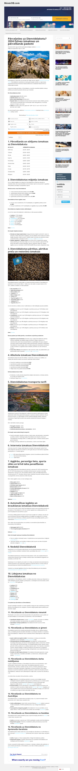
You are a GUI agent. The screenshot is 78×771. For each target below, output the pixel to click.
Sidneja (12, 221)
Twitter (56, 766)
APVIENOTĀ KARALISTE (20, 733)
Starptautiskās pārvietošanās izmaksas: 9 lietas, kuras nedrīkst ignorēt (62, 99)
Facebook (53, 766)
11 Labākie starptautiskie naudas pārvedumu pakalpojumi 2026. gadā (62, 83)
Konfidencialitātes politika (36, 766)
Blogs (21, 766)
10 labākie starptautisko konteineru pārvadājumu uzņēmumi (62, 150)
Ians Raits (38, 47)
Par (23, 766)
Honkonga (12, 599)
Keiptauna (12, 597)
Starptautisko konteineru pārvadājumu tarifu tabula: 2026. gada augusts (62, 52)
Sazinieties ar (27, 766)
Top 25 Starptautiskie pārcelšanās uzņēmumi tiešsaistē (61, 68)
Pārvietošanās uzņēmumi (30, 110)
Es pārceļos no (60, 189)
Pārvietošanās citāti (32, 115)
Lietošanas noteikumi (46, 766)
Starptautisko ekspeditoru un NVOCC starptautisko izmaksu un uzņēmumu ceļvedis (62, 116)
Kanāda (45, 715)
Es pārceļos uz (59, 194)
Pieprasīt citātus (62, 19)
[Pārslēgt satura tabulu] (19, 137)
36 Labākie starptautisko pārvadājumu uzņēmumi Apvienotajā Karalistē (62, 166)
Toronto (12, 220)
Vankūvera (13, 591)
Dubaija (12, 224)
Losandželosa (13, 218)
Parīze (11, 223)
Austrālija (38, 703)
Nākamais (65, 201)
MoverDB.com (12, 3)
